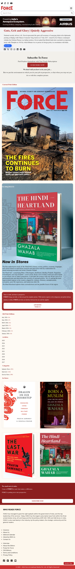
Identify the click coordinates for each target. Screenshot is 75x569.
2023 (3, 346)
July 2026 (6, 317)
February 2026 (7, 331)
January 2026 (7, 333)
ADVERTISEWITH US (37, 306)
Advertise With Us (9, 537)
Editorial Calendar (9, 535)
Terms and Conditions (10, 553)
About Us (6, 532)
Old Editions (7, 550)
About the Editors (9, 546)
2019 (3, 357)
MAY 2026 (6, 323)
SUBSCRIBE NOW (37, 65)
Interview (6, 372)
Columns (6, 530)
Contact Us (6, 539)
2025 (3, 340)
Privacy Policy (7, 555)
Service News (7, 374)
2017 (3, 362)
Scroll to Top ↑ (69, 563)
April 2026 (6, 325)
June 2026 (6, 320)
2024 (3, 343)
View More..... (7, 45)
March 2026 (6, 328)
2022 (3, 348)
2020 (3, 354)
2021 (3, 351)
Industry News (7, 369)
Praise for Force (8, 548)
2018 (3, 359)
